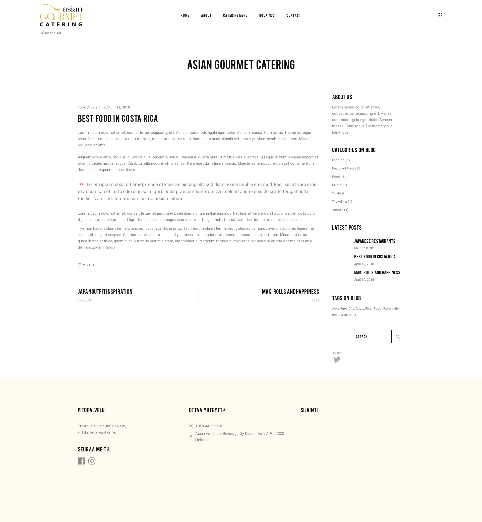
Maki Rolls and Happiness (377, 272)
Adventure (339, 308)
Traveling (339, 201)
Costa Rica (97, 107)
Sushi (336, 193)
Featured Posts (344, 168)
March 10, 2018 (365, 248)
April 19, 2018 (364, 279)
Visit (353, 315)
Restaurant (340, 315)
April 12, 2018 (119, 107)
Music (337, 185)
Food (82, 107)
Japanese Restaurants (374, 241)
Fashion (338, 160)
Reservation (392, 308)
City (351, 308)
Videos (337, 210)
